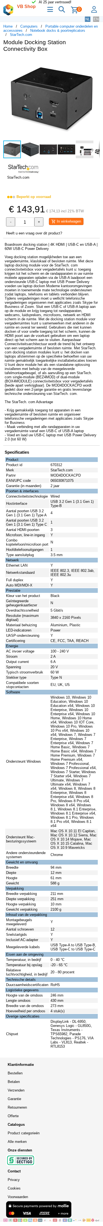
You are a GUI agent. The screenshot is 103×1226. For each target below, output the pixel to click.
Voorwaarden (18, 1197)
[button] (94, 62)
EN (96, 19)
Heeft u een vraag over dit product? (34, 233)
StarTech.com (21, 35)
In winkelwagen (68, 221)
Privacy (14, 1180)
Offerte (13, 1116)
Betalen (14, 1082)
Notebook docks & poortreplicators (57, 30)
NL (87, 19)
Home (8, 26)
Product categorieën (24, 1133)
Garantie (14, 1099)
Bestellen (15, 1073)
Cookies (14, 1188)
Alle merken (17, 1142)
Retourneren (17, 1107)
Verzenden (16, 1090)
